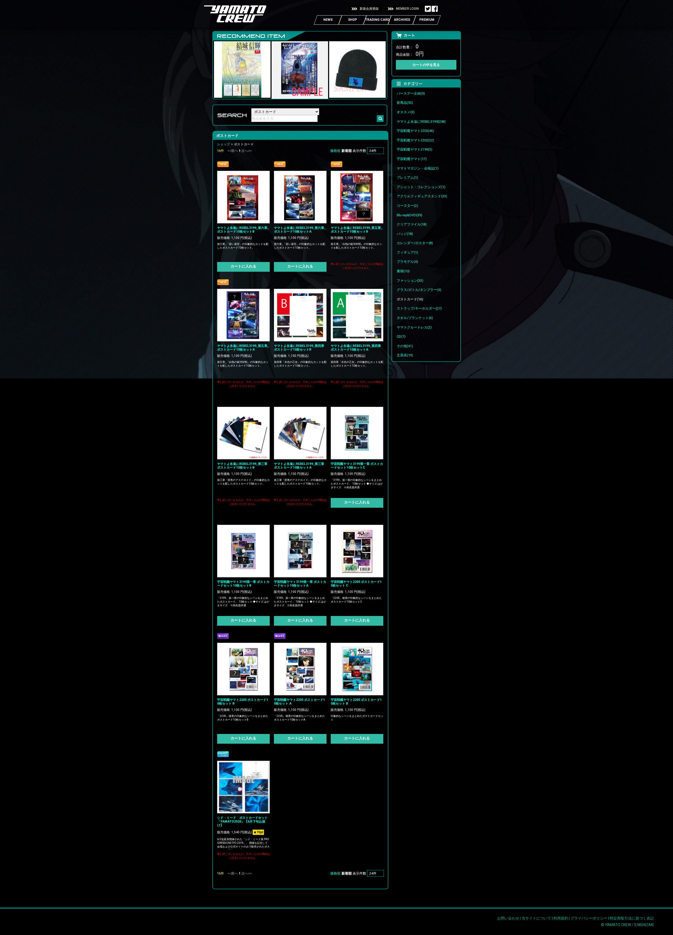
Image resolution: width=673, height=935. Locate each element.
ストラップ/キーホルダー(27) (419, 308)
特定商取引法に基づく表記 (632, 918)
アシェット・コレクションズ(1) (421, 187)
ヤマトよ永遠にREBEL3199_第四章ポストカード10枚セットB (299, 347)
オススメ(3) (406, 112)
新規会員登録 (369, 9)
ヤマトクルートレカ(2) (414, 327)
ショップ (223, 144)
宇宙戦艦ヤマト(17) (412, 159)
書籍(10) (403, 271)
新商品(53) (405, 103)
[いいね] (435, 9)
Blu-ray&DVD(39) (409, 215)
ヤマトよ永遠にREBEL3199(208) (421, 122)
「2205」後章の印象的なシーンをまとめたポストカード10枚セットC (356, 600)
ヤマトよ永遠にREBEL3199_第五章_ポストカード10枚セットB (357, 229)
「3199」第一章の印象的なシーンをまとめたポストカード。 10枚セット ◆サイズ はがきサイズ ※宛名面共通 (357, 484)
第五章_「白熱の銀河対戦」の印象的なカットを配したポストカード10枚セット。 (356, 246)
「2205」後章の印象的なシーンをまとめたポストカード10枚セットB (242, 718)
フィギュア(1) (407, 252)
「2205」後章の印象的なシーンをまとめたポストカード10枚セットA (299, 718)
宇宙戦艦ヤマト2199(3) (414, 149)
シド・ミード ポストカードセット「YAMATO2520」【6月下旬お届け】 (242, 821)
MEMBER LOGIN (407, 9)
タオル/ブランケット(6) (415, 318)
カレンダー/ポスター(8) (415, 243)
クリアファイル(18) (412, 224)
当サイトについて (536, 918)
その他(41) (405, 346)
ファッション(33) (410, 280)
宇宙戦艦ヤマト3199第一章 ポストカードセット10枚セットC (357, 465)
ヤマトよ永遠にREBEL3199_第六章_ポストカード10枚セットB (243, 229)
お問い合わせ (508, 918)
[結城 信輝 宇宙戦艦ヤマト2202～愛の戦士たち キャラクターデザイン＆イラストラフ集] (242, 94)
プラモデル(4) (407, 262)
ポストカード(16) (410, 299)
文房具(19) (405, 355)
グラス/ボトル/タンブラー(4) (419, 290)
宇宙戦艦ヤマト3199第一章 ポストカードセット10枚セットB (243, 583)
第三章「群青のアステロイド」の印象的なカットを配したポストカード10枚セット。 (243, 482)
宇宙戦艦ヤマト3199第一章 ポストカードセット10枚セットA (300, 583)
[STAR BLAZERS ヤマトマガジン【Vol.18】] (300, 95)
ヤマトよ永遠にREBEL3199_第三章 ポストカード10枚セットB (244, 465)
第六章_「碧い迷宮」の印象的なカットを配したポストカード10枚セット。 (242, 246)
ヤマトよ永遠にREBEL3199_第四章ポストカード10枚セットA (356, 347)
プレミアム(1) (407, 177)
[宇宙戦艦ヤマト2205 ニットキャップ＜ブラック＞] (357, 94)
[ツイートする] (428, 9)
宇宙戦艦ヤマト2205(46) (415, 131)
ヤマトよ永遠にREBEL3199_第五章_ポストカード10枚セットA (243, 347)
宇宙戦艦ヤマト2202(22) (415, 140)
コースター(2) (407, 206)
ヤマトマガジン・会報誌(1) (418, 168)
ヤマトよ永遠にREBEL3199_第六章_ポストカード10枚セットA (300, 229)
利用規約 (560, 918)
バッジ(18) (405, 234)
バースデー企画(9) (411, 93)
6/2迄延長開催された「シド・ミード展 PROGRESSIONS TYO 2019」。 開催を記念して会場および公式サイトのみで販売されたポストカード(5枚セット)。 (243, 845)
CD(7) (401, 336)
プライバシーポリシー (588, 918)
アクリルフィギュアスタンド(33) (422, 196)
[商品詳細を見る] (243, 197)
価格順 (335, 151)
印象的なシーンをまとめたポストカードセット (357, 718)
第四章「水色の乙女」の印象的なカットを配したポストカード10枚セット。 (300, 364)
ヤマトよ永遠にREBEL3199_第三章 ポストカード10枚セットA (300, 465)
